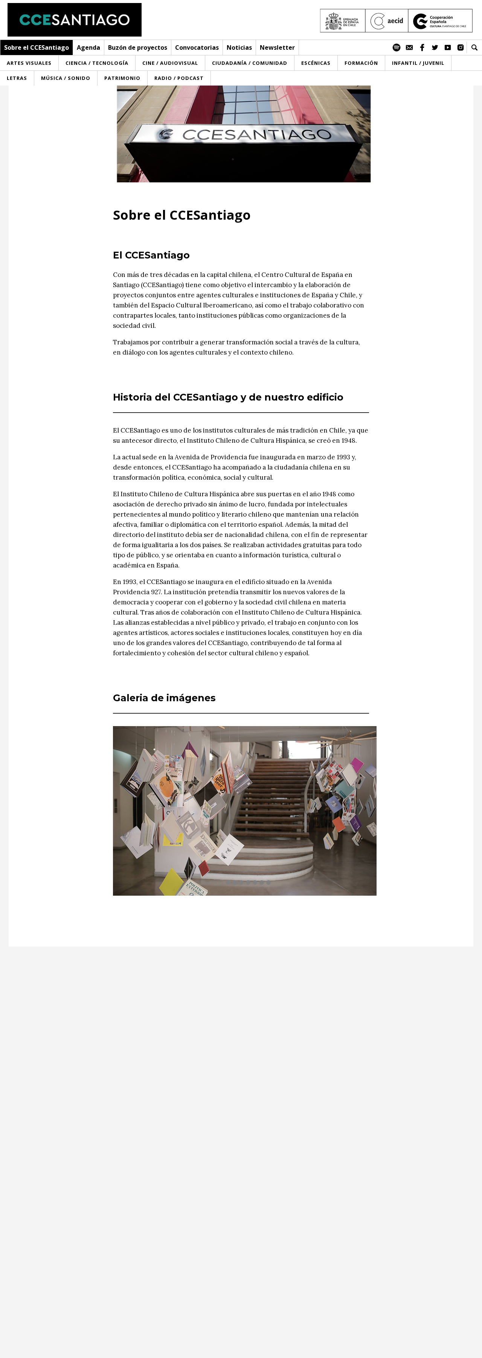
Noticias (239, 47)
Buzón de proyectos (137, 47)
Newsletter (277, 47)
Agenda (88, 47)
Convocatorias (197, 47)
